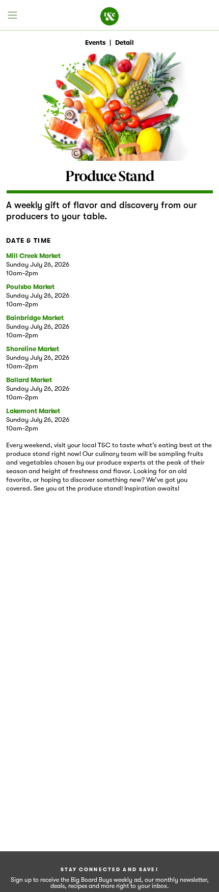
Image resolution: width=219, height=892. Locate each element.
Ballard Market (29, 380)
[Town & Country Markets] (109, 15)
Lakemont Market (33, 411)
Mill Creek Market (33, 256)
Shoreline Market (32, 349)
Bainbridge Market (35, 318)
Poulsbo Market (30, 287)
